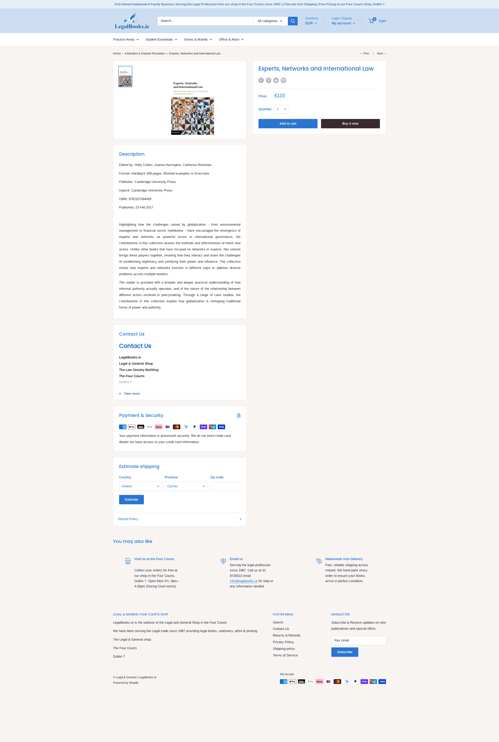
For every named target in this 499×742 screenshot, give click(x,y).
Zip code (216, 477)
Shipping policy (284, 649)
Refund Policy (128, 519)
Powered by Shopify (126, 682)
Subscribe (344, 652)
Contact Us (281, 629)
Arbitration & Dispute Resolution (145, 53)
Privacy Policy (283, 642)
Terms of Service (285, 655)
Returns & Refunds (287, 635)
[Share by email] (283, 80)
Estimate (131, 499)
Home (117, 53)
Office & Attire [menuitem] (229, 39)
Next (380, 53)
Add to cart (288, 123)
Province (171, 477)
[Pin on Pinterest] (268, 80)
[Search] (293, 21)
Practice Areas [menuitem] (123, 39)
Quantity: (265, 109)
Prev (366, 53)
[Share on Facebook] (261, 80)
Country (125, 477)
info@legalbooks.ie (243, 581)
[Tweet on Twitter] (276, 80)
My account (342, 23)
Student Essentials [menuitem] (159, 39)
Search (278, 622)
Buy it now (350, 123)
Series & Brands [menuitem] (196, 39)
